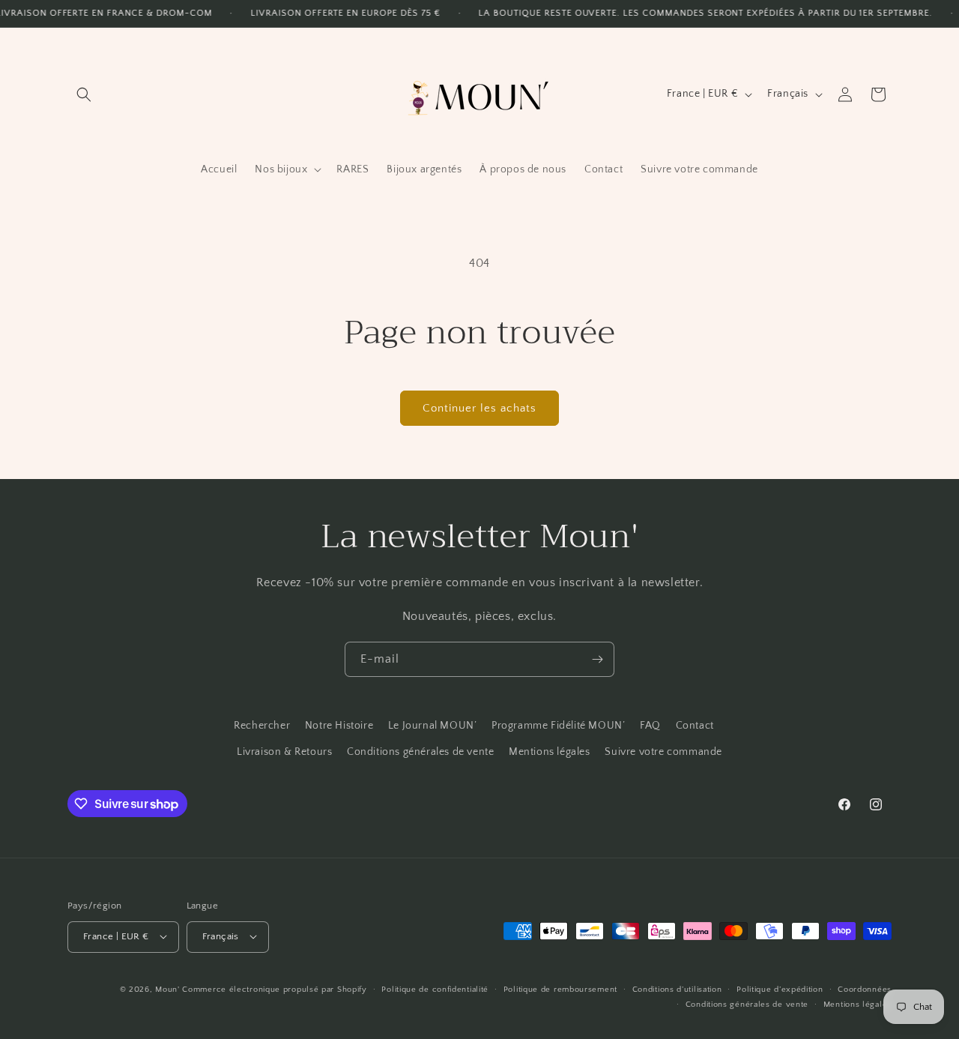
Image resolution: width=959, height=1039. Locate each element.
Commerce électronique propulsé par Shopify (274, 988)
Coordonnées (865, 988)
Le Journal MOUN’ (432, 726)
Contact (695, 726)
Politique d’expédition (779, 988)
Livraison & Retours (284, 753)
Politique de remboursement (560, 988)
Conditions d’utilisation (677, 988)
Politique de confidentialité (434, 988)
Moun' (168, 988)
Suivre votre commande (663, 753)
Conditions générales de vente (420, 753)
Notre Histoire (339, 726)
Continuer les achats (479, 408)
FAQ (650, 726)
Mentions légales (549, 753)
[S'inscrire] (597, 659)
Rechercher (262, 726)
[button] (83, 94)
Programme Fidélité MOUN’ (558, 726)
